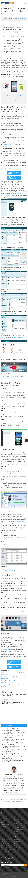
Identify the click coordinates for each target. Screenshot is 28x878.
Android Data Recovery (7, 839)
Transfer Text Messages (19, 825)
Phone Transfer (5, 845)
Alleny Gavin (21, 18)
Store (2, 822)
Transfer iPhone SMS (19, 827)
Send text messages (7, 144)
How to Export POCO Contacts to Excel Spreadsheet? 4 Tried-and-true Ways (12, 729)
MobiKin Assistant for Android (16, 37)
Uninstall (3, 826)
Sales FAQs (16, 843)
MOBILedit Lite (7, 453)
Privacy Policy (6, 874)
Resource (7, 799)
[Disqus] (14, 706)
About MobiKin (5, 816)
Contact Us (4, 818)
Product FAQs (17, 847)
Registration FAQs (18, 841)
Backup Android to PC (19, 833)
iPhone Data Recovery (6, 847)
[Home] (8, 2)
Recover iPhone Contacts (20, 823)
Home (2, 799)
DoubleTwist (4, 516)
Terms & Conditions (16, 874)
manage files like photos (20, 521)
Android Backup (15, 799)
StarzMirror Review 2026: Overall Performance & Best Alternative (10, 754)
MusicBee (3, 578)
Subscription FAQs (18, 839)
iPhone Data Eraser (6, 849)
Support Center (18, 849)
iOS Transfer (4, 843)
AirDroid (3, 392)
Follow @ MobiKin (17, 20)
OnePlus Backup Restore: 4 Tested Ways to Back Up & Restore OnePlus (13, 740)
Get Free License (5, 824)
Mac (21, 115)
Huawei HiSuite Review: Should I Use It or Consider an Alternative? (13, 761)
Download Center (18, 851)
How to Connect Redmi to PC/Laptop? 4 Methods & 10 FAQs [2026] (12, 743)
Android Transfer (5, 841)
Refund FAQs (17, 845)
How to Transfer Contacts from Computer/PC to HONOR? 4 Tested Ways (14, 747)
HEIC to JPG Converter (6, 851)
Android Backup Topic (7, 20)
